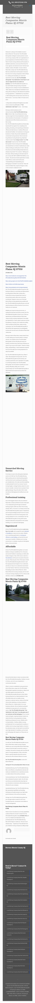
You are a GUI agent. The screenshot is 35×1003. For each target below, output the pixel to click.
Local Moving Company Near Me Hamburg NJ (17, 972)
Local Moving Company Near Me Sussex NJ (17, 914)
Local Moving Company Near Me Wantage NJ (17, 928)
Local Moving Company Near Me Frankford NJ (17, 955)
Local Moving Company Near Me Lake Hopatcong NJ (15, 872)
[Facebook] (17, 998)
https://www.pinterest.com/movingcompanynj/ (17, 287)
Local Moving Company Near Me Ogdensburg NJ (17, 894)
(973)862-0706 (9, 272)
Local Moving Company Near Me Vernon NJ (17, 918)
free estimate (9, 557)
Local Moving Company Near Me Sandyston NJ (17, 901)
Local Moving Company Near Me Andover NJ (17, 939)
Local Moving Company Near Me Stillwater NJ (17, 910)
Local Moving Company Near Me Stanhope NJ (17, 906)
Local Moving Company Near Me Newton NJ (17, 889)
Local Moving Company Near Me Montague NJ (17, 884)
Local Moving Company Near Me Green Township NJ (16, 966)
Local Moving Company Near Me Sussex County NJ (16, 934)
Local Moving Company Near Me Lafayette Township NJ (17, 878)
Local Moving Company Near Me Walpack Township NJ (16, 923)
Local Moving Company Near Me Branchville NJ (17, 944)
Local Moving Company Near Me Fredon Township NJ (16, 960)
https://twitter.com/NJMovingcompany (15, 284)
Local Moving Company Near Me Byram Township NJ (16, 950)
